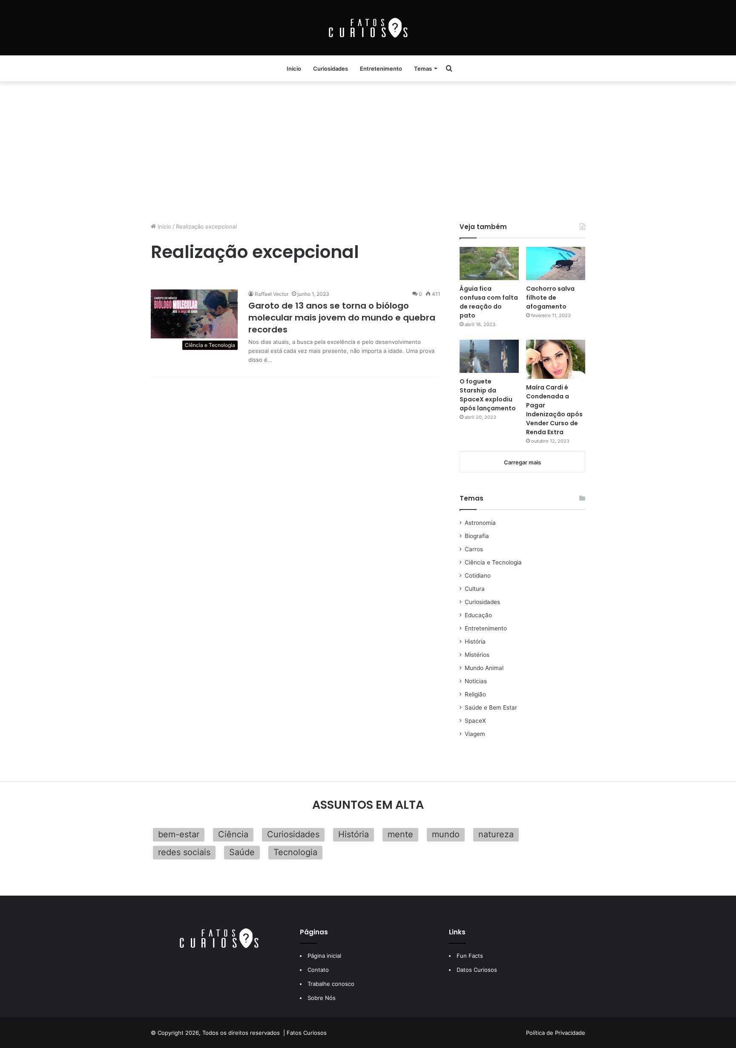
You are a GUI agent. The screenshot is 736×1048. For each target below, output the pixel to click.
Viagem (475, 733)
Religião (475, 694)
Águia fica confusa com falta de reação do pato (489, 302)
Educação (478, 615)
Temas (423, 68)
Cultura (475, 588)
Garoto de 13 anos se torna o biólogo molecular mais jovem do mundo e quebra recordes (341, 317)
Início (294, 68)
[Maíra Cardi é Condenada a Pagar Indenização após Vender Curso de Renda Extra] (555, 359)
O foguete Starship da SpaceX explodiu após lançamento (488, 394)
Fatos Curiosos (307, 1032)
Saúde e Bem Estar (491, 707)
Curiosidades (330, 68)
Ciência (233, 834)
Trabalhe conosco (331, 983)
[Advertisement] (368, 149)
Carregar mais (522, 462)
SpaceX (475, 720)
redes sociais (184, 852)
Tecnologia (295, 852)
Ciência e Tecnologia (493, 562)
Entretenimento (381, 68)
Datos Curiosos (477, 969)
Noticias (476, 681)
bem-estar (178, 834)
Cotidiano (478, 575)
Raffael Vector (271, 294)
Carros (474, 549)
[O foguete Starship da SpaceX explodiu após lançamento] (489, 356)
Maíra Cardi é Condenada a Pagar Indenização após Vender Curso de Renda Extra (554, 409)
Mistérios (477, 654)
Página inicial (324, 955)
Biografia (477, 536)
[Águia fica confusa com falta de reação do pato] (489, 263)
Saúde (242, 852)
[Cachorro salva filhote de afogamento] (555, 263)
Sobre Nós (322, 997)
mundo (446, 834)
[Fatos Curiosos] (368, 27)
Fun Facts (470, 955)
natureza (496, 834)
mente (400, 834)
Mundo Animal (484, 667)
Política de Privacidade (555, 1032)
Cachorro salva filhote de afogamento (550, 297)
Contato (318, 969)
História (475, 641)
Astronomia (480, 522)
